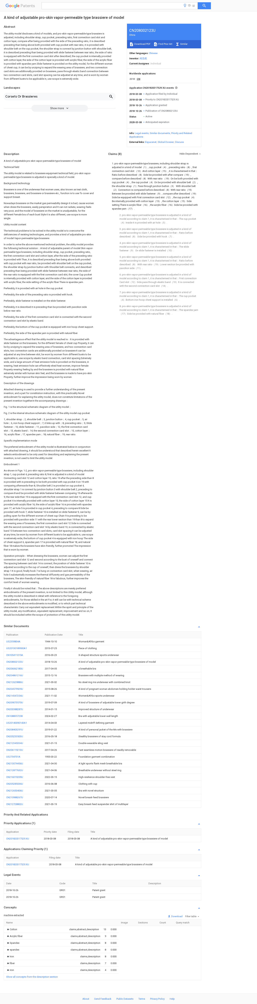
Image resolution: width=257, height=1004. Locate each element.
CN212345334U (14, 743)
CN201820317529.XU (17, 838)
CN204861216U (14, 675)
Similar (184, 44)
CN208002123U (14, 661)
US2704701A (13, 756)
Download (176, 916)
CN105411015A (14, 655)
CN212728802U (14, 804)
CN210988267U (14, 797)
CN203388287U (14, 709)
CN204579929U (14, 689)
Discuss (179, 142)
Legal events (142, 133)
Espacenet (151, 142)
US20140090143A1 (16, 722)
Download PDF (142, 44)
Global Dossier (166, 142)
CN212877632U (14, 770)
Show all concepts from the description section (32, 976)
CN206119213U (14, 750)
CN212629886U (14, 682)
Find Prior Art (165, 44)
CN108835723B (14, 716)
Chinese (153, 53)
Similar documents (160, 133)
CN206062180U (14, 668)
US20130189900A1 (16, 648)
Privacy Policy (157, 998)
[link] (11, 929)
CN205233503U (14, 736)
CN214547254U (14, 695)
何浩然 (143, 58)
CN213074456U (14, 763)
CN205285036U (14, 783)
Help (172, 998)
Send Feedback (102, 998)
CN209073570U (14, 702)
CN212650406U (14, 790)
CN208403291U (14, 729)
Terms (141, 998)
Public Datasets (124, 998)
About (85, 998)
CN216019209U (14, 777)
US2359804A (13, 641)
